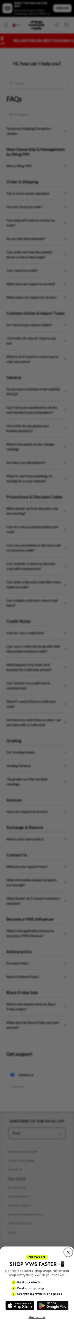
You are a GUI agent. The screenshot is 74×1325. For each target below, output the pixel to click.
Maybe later (37, 1317)
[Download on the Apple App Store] (20, 1306)
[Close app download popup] (68, 1252)
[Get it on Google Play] (53, 1306)
